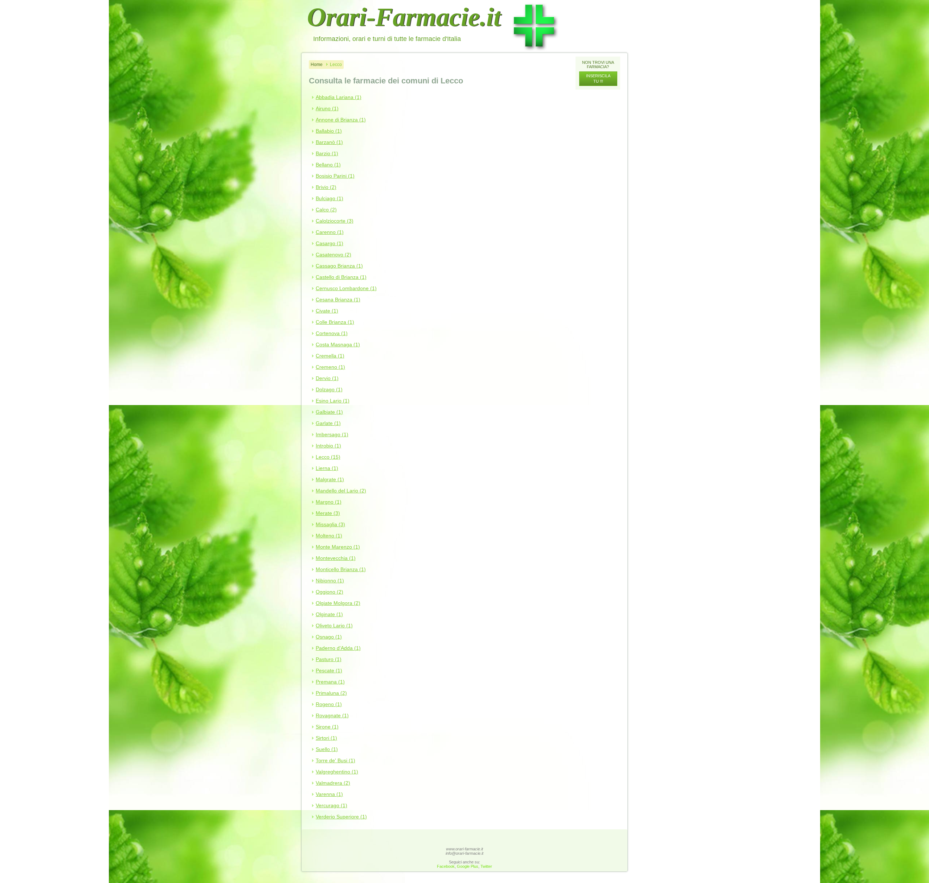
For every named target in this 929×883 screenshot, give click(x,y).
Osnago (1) (329, 637)
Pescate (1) (329, 670)
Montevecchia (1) (336, 558)
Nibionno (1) (330, 580)
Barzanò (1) (329, 142)
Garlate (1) (328, 423)
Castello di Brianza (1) (341, 277)
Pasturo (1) (328, 659)
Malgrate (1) (330, 479)
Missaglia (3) (330, 524)
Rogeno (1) (329, 704)
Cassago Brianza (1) (339, 266)
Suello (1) (327, 749)
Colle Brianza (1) (335, 322)
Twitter (486, 866)
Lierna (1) (327, 468)
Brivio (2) (326, 187)
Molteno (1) (329, 536)
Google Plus (467, 866)
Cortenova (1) (332, 333)
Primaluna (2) (331, 693)
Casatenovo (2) (333, 254)
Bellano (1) (328, 165)
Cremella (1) (330, 356)
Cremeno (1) (330, 367)
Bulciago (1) (329, 198)
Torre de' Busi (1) (335, 760)
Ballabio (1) (329, 131)
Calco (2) (326, 210)
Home (317, 64)
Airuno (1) (327, 108)
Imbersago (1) (332, 434)
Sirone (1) (327, 727)
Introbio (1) (328, 446)
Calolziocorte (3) (334, 221)
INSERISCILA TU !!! (598, 78)
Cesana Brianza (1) (338, 299)
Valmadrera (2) (333, 783)
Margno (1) (328, 502)
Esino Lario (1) (332, 401)
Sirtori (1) (326, 738)
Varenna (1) (329, 794)
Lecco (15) (328, 457)
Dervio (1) (327, 378)
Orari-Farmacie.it (404, 17)
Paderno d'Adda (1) (338, 648)
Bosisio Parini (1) (335, 176)
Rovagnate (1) (332, 715)
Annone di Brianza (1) (341, 120)
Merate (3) (328, 513)
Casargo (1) (329, 243)
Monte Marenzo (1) (338, 547)
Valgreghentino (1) (337, 772)
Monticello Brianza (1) (341, 569)
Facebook (446, 866)
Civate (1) (327, 311)
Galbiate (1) (329, 412)
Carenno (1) (330, 232)
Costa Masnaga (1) (338, 344)
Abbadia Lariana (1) (338, 97)
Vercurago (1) (331, 805)
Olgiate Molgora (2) (338, 603)
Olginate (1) (329, 614)
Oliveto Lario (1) (334, 625)
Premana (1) (330, 682)
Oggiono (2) (329, 592)
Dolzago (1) (329, 389)
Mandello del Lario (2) (341, 491)
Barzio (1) (327, 153)
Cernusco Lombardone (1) (346, 288)
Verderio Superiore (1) (341, 817)
